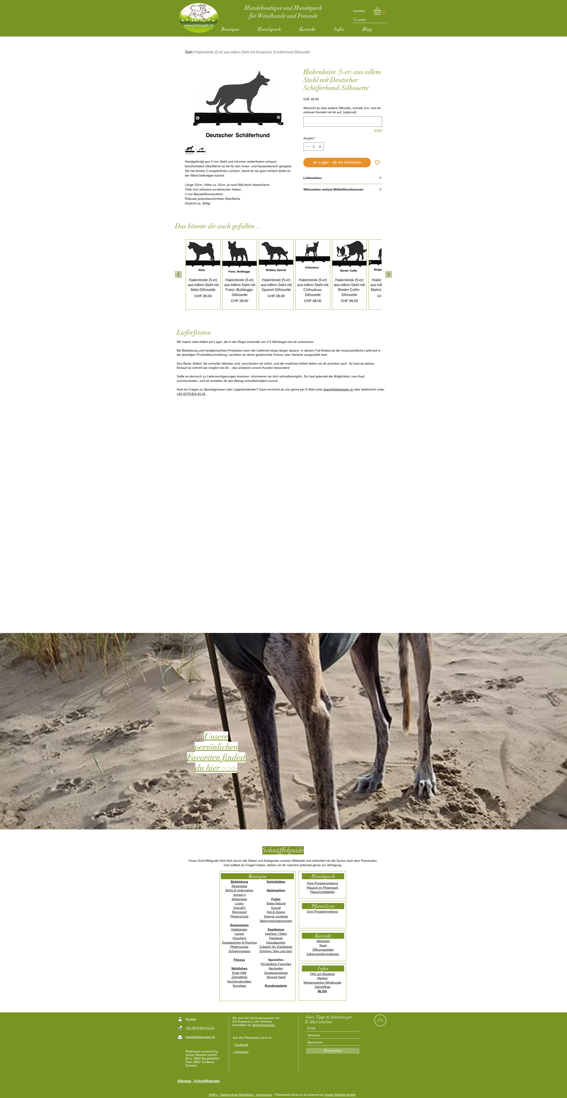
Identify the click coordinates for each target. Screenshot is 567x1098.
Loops (239, 903)
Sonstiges (239, 985)
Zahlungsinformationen (323, 954)
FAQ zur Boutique (322, 974)
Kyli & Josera (276, 912)
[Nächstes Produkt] (388, 274)
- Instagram (240, 1052)
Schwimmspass (239, 951)
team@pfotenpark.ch (338, 389)
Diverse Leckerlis (276, 916)
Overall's (239, 908)
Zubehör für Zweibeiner (275, 946)
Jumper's (239, 894)
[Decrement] (307, 146)
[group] (283, 274)
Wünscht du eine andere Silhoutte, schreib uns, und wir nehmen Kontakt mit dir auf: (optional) (342, 110)
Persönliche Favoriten (276, 964)
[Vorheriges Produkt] (178, 274)
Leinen (239, 933)
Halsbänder (239, 929)
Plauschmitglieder (322, 892)
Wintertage (239, 899)
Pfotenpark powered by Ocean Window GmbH (201, 1053)
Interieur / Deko (276, 933)
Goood (276, 908)
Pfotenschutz (239, 916)
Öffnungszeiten (323, 949)
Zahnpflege (239, 977)
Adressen (323, 941)
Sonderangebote (276, 973)
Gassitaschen (275, 942)
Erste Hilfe (239, 973)
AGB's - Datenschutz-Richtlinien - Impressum (240, 1094)
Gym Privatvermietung (322, 911)
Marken (322, 978)
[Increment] (320, 146)
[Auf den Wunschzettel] (377, 162)
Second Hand (275, 977)
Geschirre (239, 938)
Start (188, 52)
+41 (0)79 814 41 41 (191, 394)
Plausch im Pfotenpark (322, 887)
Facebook (241, 1044)
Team (323, 945)
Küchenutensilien (239, 981)
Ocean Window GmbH (340, 1094)
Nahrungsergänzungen (276, 921)
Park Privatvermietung (322, 883)
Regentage (239, 886)
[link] (381, 11)
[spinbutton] (314, 146)
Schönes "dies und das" (276, 951)
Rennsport (239, 912)
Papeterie (276, 938)
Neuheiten (276, 968)
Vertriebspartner (264, 1025)
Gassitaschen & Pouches (239, 942)
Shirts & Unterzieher (239, 890)
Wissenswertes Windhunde (322, 982)
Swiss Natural (275, 903)
